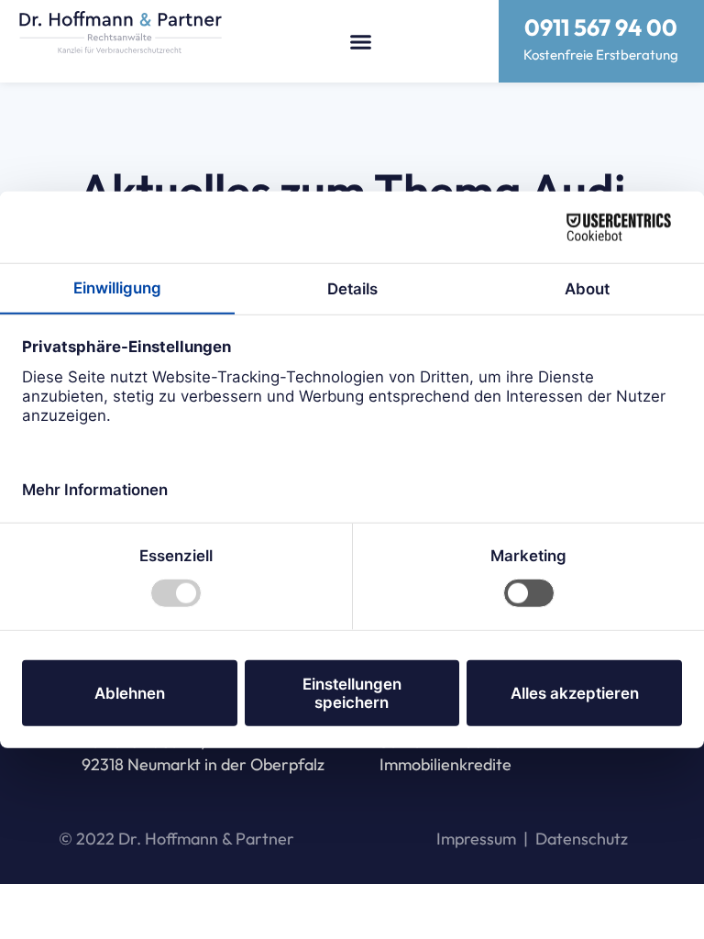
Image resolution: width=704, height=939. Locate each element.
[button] (361, 41)
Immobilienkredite (446, 764)
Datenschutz (581, 838)
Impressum (476, 838)
